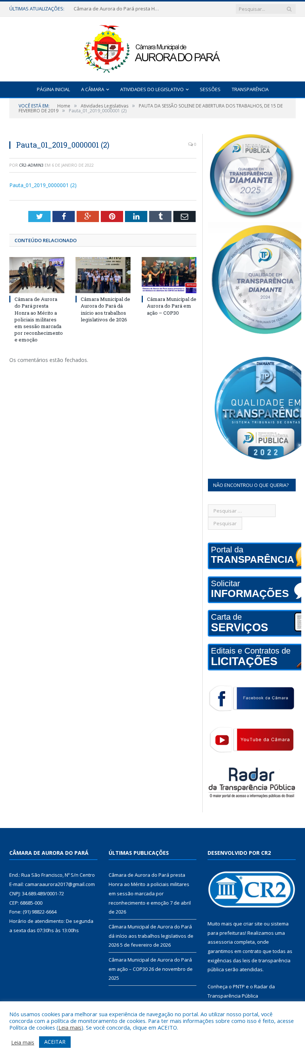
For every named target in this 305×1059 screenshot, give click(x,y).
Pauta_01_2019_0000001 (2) (43, 185)
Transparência (250, 89)
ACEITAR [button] (54, 1041)
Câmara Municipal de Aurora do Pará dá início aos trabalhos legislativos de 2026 (105, 309)
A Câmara (92, 89)
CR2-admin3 (31, 165)
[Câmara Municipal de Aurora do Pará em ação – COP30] (169, 275)
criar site (253, 923)
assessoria (220, 941)
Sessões (210, 89)
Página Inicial (53, 89)
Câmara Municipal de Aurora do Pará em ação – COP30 (171, 306)
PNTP (239, 986)
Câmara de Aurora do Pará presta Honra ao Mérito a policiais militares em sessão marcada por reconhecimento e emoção (118, 9)
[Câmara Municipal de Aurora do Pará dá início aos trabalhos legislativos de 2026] (103, 275)
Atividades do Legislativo (152, 89)
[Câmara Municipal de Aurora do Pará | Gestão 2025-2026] (152, 47)
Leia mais (69, 1027)
